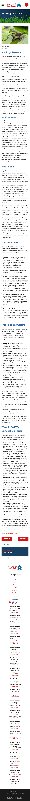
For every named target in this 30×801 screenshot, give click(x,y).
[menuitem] (8, 793)
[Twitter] (17, 602)
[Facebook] (10, 602)
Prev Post (7, 538)
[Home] (14, 4)
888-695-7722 (15, 575)
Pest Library (15, 593)
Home (15, 582)
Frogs (3, 56)
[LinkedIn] (20, 602)
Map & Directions (15, 612)
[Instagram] (13, 602)
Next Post (23, 538)
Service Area (15, 590)
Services (15, 587)
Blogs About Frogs (13, 533)
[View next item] (11, 558)
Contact (15, 585)
